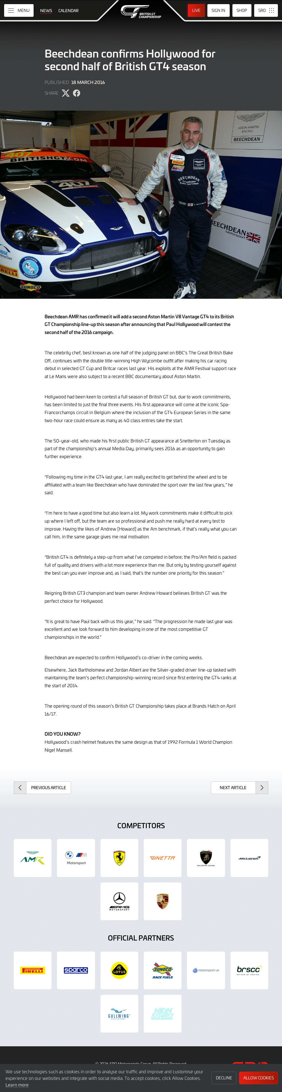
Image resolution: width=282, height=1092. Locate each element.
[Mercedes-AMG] (119, 901)
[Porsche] (162, 901)
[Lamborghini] (206, 858)
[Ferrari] (119, 858)
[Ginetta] (162, 858)
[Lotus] (119, 970)
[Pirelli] (32, 970)
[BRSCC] (249, 970)
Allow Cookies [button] (258, 1077)
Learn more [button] (17, 1085)
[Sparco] (76, 970)
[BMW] (76, 858)
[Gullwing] (119, 1014)
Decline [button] (224, 1077)
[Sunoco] (162, 970)
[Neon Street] (162, 1014)
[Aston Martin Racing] (32, 858)
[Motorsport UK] (206, 970)
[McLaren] (249, 858)
